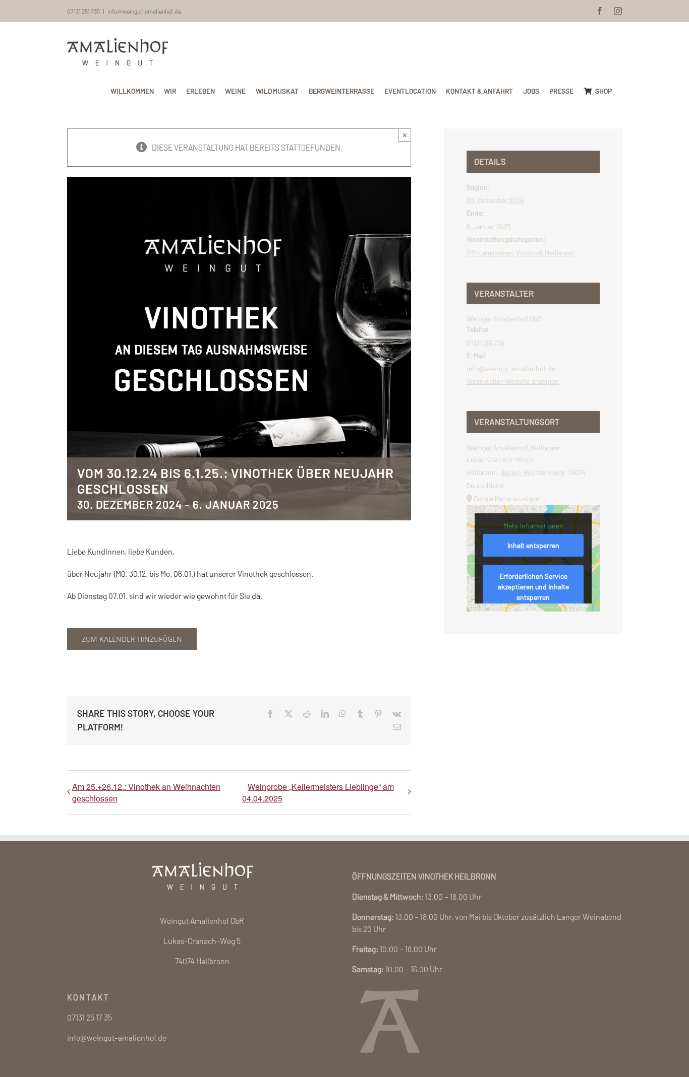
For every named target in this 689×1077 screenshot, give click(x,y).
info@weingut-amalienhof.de (144, 11)
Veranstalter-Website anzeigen (513, 381)
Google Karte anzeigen (507, 498)
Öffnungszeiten (490, 252)
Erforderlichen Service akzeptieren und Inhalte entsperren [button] (533, 586)
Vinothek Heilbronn (545, 252)
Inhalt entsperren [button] (533, 545)
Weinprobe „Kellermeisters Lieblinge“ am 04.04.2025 (318, 792)
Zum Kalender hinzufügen (132, 639)
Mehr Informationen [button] (533, 525)
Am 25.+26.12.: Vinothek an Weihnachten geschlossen (146, 792)
